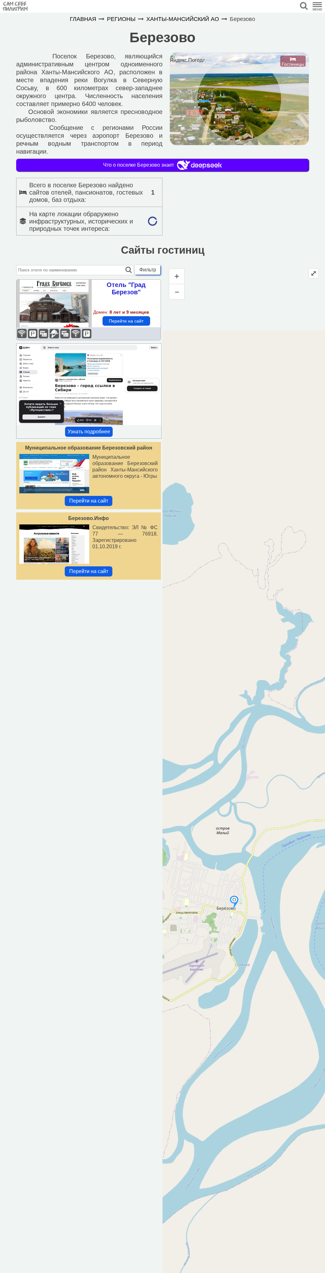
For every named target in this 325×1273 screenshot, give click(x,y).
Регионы (121, 19)
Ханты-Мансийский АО (182, 19)
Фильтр (147, 269)
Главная (83, 19)
